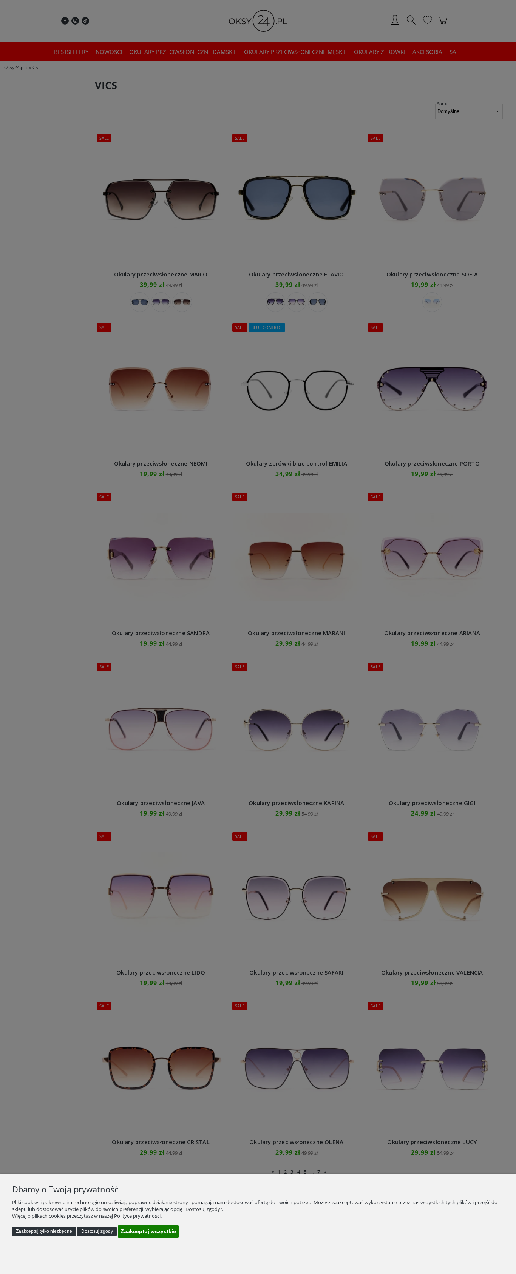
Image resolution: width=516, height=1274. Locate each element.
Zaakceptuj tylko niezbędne (44, 1231)
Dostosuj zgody (97, 1231)
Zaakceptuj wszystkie (148, 1231)
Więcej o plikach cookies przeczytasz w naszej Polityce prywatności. (87, 1215)
